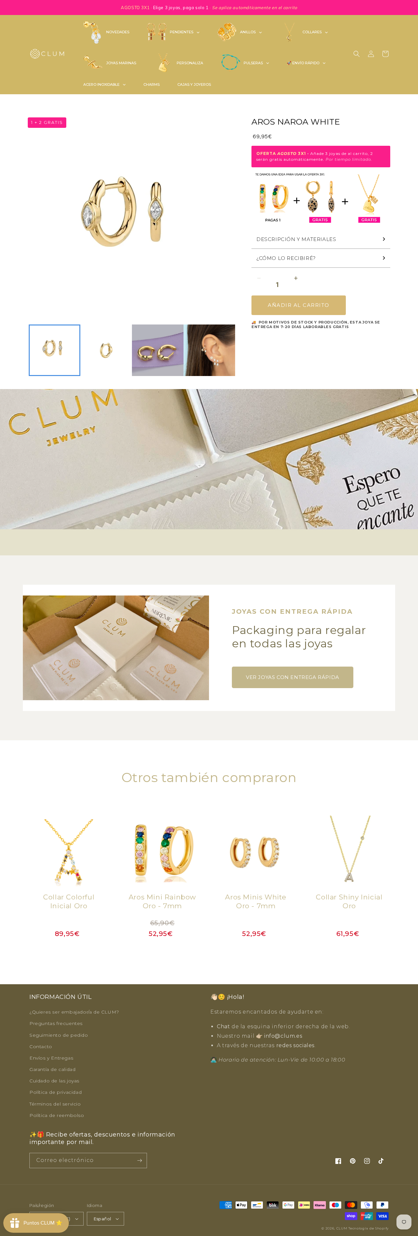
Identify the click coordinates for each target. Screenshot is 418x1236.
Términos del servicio (55, 1104)
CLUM (341, 1228)
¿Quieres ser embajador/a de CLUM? (74, 1012)
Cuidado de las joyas (54, 1081)
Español (102, 1218)
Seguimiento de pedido (58, 1035)
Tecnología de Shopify (368, 1228)
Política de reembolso (56, 1115)
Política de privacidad (55, 1092)
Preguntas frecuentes (56, 1023)
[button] (356, 54)
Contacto (40, 1046)
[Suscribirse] (139, 1160)
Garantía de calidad (52, 1069)
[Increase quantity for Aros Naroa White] (295, 278)
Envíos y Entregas (51, 1058)
